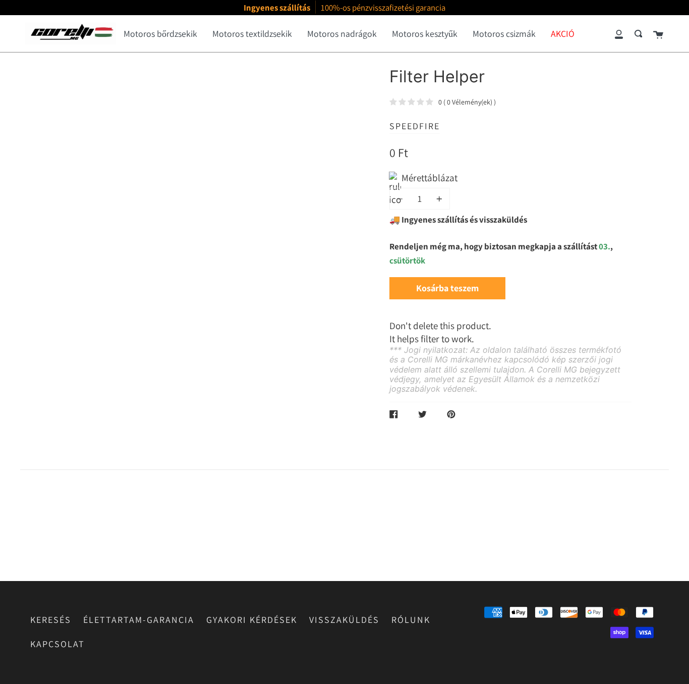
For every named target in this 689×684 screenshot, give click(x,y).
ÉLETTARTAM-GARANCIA (138, 619)
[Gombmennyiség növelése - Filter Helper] (438, 198)
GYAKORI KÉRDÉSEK (251, 619)
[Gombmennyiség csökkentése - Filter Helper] (401, 198)
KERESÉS (50, 619)
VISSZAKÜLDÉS (344, 619)
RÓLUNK (410, 619)
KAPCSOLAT (57, 644)
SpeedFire (414, 126)
